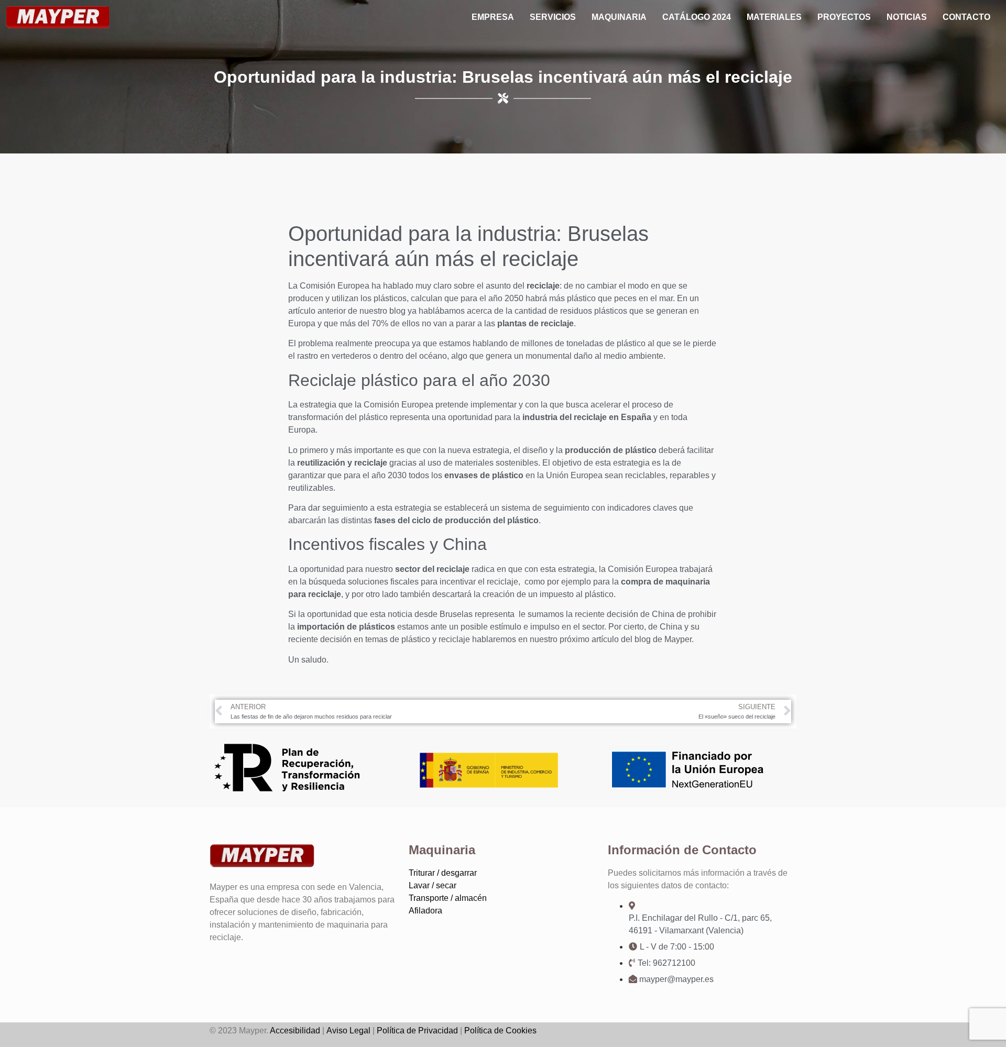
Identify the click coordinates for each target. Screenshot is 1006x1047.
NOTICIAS (907, 17)
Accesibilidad (295, 1030)
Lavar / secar (432, 885)
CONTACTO (966, 17)
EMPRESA (493, 17)
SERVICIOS (553, 17)
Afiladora (425, 910)
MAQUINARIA (619, 17)
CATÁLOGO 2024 (696, 17)
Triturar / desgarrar (443, 872)
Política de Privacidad (417, 1030)
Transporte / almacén (448, 898)
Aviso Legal (348, 1030)
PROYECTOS (844, 17)
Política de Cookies (500, 1030)
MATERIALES (774, 17)
